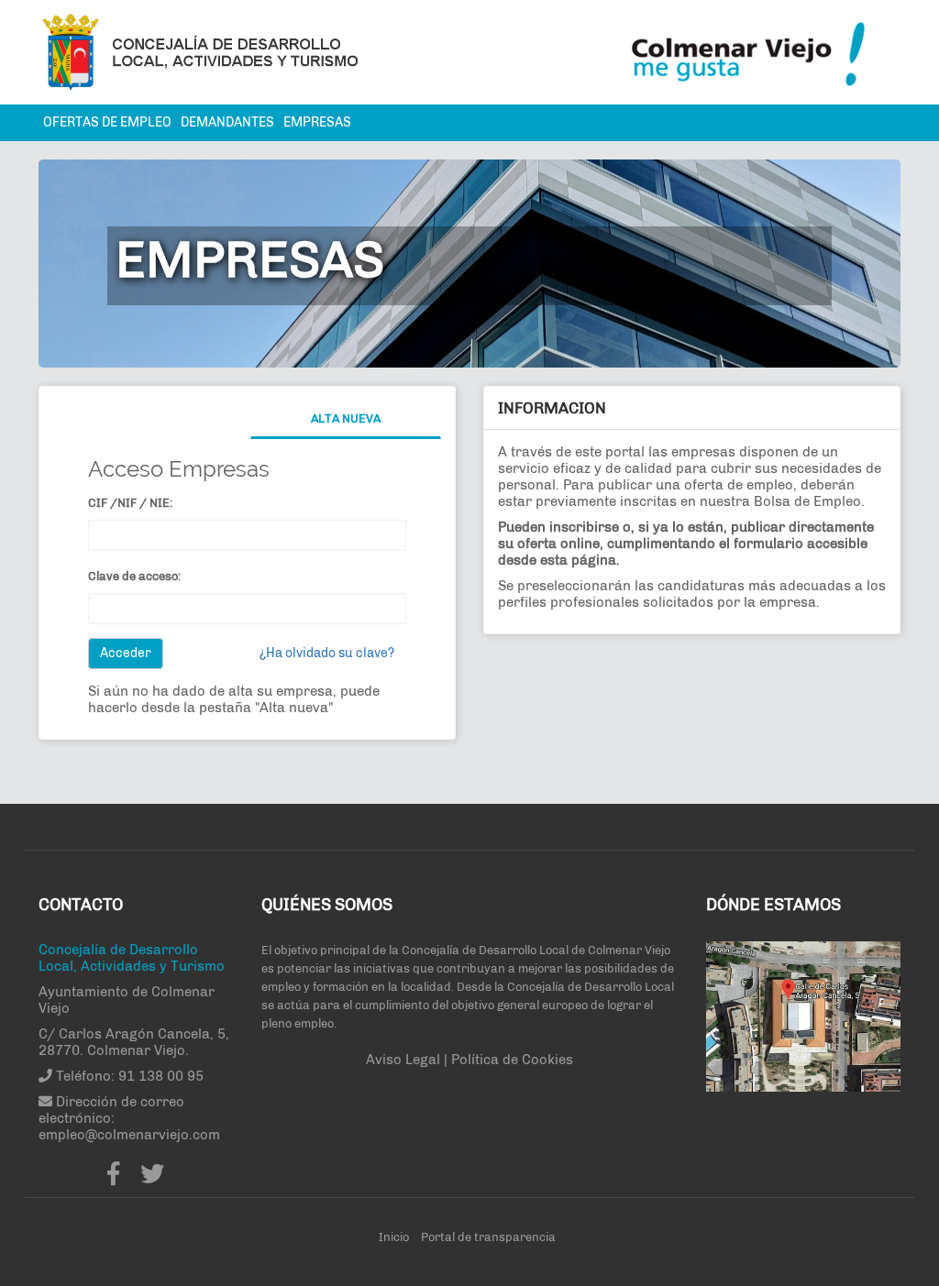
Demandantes (227, 122)
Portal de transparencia (488, 1237)
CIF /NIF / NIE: (130, 503)
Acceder (125, 653)
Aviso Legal (405, 1059)
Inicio (394, 1237)
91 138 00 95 (161, 1076)
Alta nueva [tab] (346, 418)
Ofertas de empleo (107, 122)
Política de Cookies (512, 1059)
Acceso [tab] (151, 418)
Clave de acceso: (134, 576)
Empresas (317, 122)
